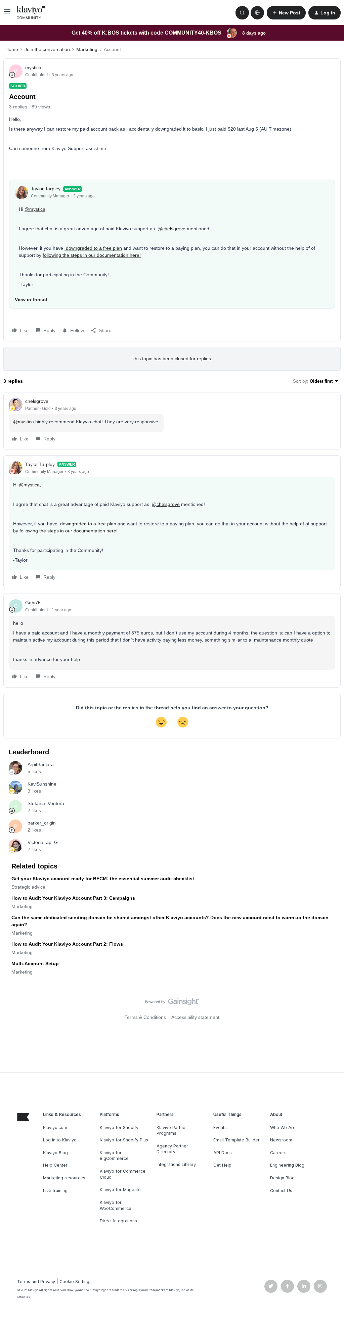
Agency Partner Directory (172, 1149)
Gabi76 (33, 602)
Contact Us (281, 1190)
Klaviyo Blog (55, 1152)
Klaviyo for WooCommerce (115, 1205)
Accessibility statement (195, 1017)
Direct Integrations (118, 1220)
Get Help (222, 1165)
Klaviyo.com (55, 1127)
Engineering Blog (287, 1165)
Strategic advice (28, 887)
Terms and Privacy (36, 1281)
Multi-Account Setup (35, 963)
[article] (172, 421)
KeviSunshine (42, 784)
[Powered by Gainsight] (172, 1003)
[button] (7, 13)
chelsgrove (36, 401)
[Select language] (257, 12)
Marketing (86, 49)
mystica (33, 67)
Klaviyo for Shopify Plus (124, 1139)
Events (220, 1127)
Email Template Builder (236, 1139)
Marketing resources (64, 1177)
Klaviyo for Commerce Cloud (122, 1174)
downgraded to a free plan (93, 248)
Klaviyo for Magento (120, 1189)
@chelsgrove (171, 228)
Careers (278, 1152)
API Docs (222, 1152)
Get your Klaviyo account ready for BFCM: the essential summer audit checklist (102, 878)
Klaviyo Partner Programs (172, 1130)
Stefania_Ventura (46, 803)
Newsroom (281, 1139)
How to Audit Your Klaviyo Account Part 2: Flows (67, 944)
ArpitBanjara (41, 764)
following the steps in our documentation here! (92, 255)
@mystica (35, 209)
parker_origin (42, 823)
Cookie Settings (75, 1281)
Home (11, 49)
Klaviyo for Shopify (119, 1127)
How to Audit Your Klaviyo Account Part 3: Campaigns (73, 898)
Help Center (55, 1165)
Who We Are (283, 1127)
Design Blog (282, 1177)
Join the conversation (47, 49)
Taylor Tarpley (45, 188)
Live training (55, 1190)
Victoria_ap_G (43, 842)
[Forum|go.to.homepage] (31, 12)
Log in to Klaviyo (60, 1139)
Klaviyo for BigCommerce (114, 1155)
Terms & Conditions (145, 1017)
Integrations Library (176, 1164)
